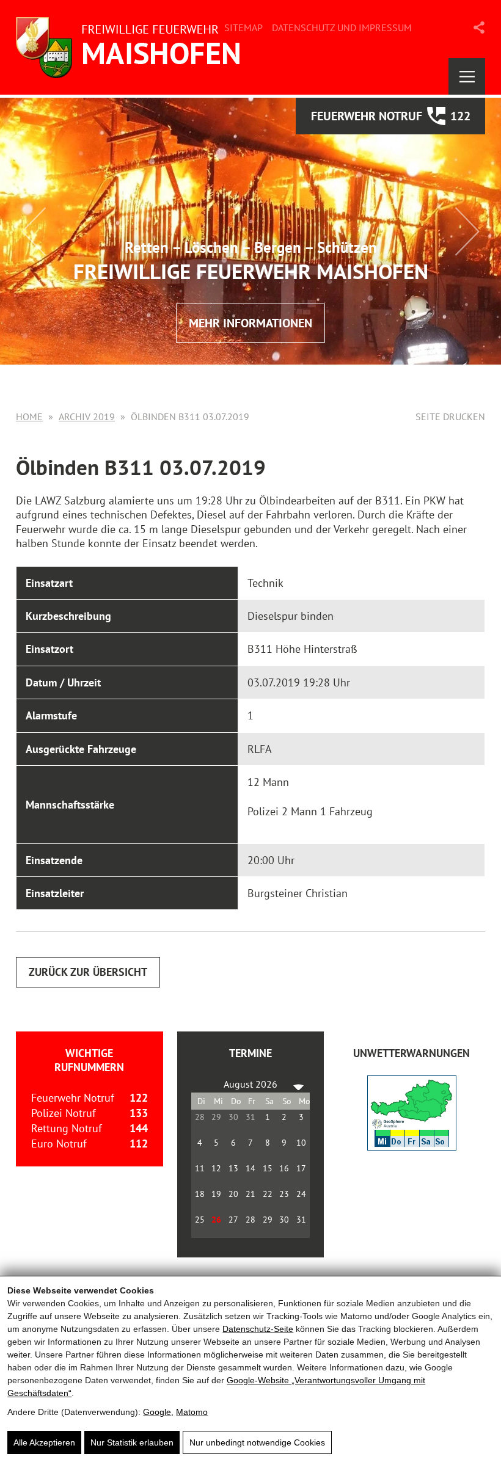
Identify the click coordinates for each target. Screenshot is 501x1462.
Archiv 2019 (87, 416)
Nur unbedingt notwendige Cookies (257, 1442)
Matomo (192, 1412)
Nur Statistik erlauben (132, 1442)
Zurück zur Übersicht (88, 972)
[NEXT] (298, 1084)
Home (29, 416)
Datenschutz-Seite (257, 1329)
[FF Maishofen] (132, 47)
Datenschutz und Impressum (342, 27)
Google (157, 1412)
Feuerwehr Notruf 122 (390, 116)
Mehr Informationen (250, 323)
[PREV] (202, 1084)
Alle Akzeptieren (44, 1442)
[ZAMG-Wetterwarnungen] (411, 1147)
